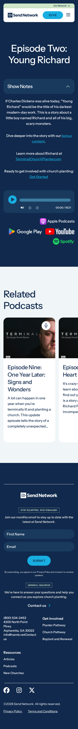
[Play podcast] (11, 199)
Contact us (37, 605)
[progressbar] (45, 200)
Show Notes (19, 86)
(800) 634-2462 (14, 618)
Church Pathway (53, 632)
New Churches (13, 673)
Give (53, 15)
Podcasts (10, 666)
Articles (9, 659)
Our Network (60, 5)
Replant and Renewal (57, 639)
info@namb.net (14, 635)
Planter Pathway (53, 625)
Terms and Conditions (43, 711)
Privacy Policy (13, 711)
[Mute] (22, 207)
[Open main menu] (68, 15)
